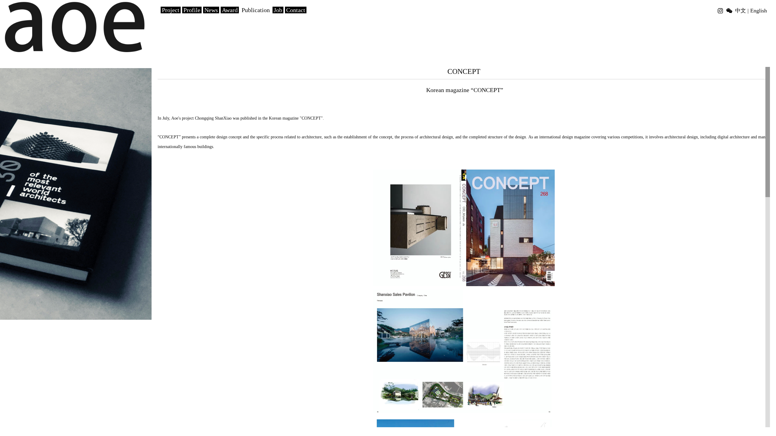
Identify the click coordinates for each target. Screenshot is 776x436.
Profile (191, 10)
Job (278, 10)
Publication (256, 10)
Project (170, 10)
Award (230, 10)
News (211, 10)
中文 (740, 11)
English (758, 11)
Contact (295, 10)
